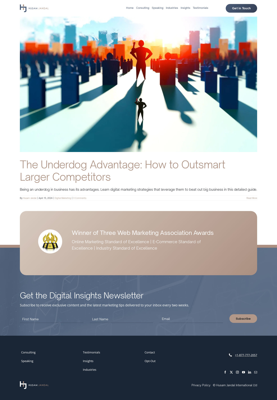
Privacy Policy (201, 385)
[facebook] (225, 372)
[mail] (255, 372)
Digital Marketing (63, 198)
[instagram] (237, 372)
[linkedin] (249, 372)
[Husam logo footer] (34, 383)
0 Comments (79, 198)
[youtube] (243, 372)
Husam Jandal (29, 198)
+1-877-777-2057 (246, 355)
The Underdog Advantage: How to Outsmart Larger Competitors (122, 170)
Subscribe (243, 318)
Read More (252, 198)
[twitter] (231, 372)
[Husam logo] (34, 6)
